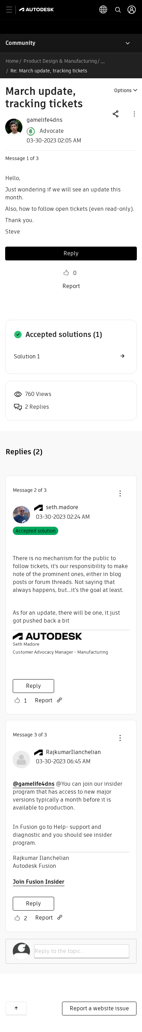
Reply (71, 253)
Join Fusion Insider (38, 882)
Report (71, 286)
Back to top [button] (16, 1008)
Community (21, 43)
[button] (133, 113)
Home (12, 61)
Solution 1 (27, 356)
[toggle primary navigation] (13, 10)
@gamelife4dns (33, 784)
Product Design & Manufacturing (60, 61)
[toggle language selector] (103, 9)
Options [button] (123, 90)
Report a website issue (99, 1008)
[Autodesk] (37, 9)
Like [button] (66, 273)
